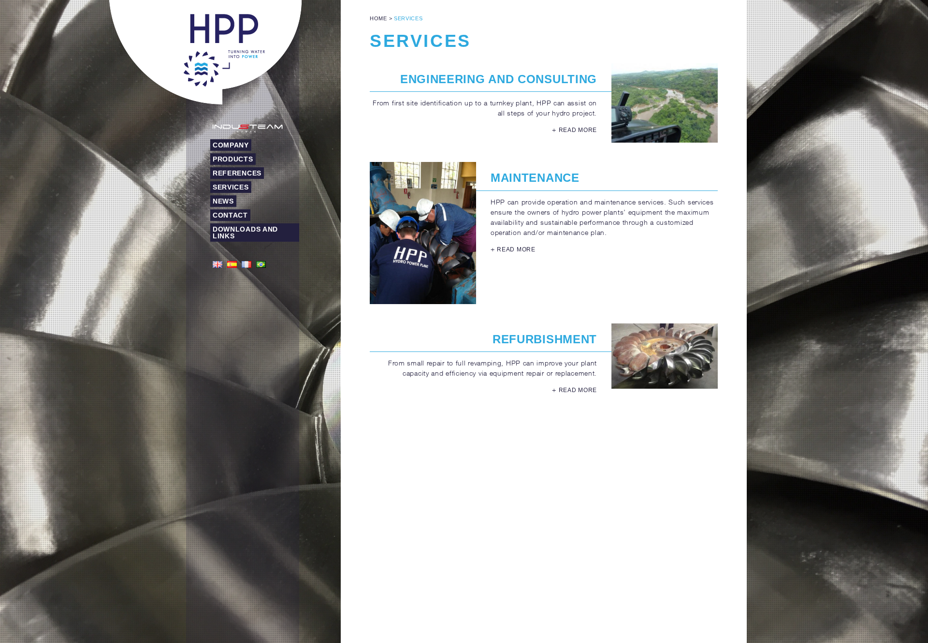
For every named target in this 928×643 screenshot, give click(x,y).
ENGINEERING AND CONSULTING (498, 79)
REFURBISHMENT (545, 339)
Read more (578, 130)
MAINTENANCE (535, 177)
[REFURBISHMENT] (664, 356)
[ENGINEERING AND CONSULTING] (664, 103)
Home (378, 18)
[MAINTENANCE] (423, 233)
